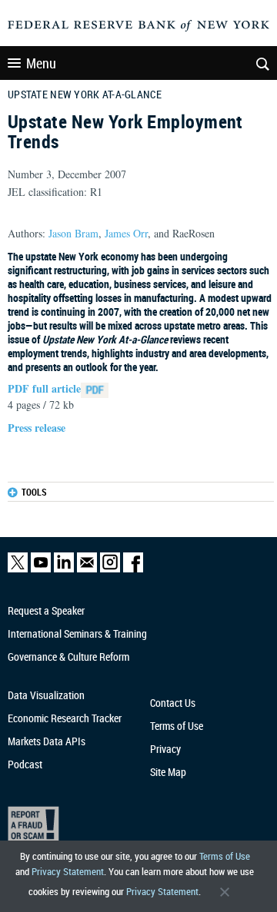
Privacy (165, 748)
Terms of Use (224, 856)
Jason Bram (73, 233)
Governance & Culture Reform (68, 656)
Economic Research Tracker (65, 718)
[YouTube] (41, 568)
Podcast (25, 764)
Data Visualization (46, 695)
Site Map (168, 771)
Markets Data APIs (46, 741)
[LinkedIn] (64, 568)
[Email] (87, 568)
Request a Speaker (46, 610)
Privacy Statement (68, 871)
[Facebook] (133, 568)
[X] (18, 568)
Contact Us (172, 702)
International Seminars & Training (77, 633)
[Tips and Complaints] (132, 827)
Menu (41, 63)
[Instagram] (110, 568)
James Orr (126, 233)
